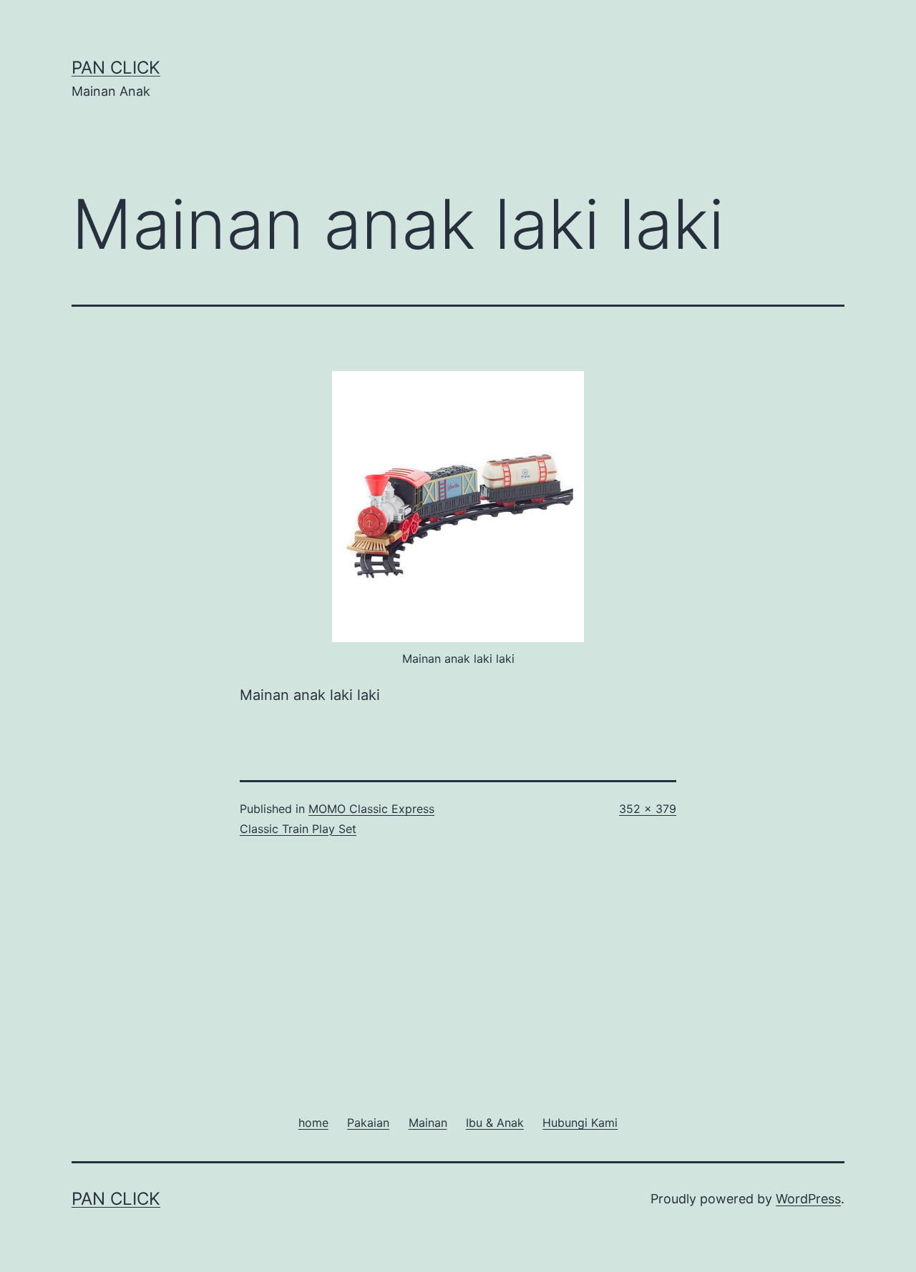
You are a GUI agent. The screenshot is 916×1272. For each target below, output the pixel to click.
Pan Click (116, 67)
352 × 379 (647, 809)
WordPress (808, 1198)
